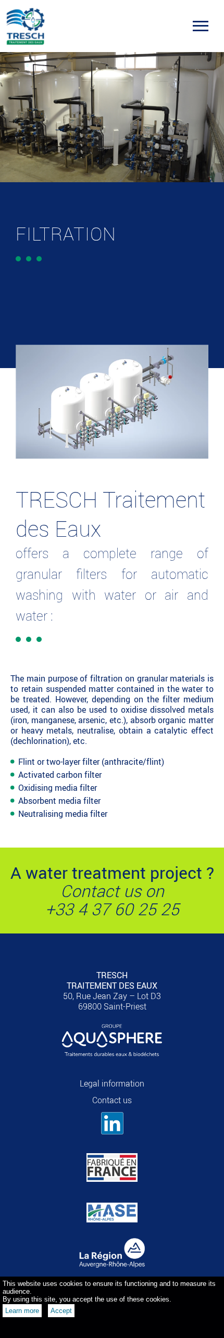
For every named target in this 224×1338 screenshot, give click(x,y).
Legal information (112, 1083)
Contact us (112, 1100)
